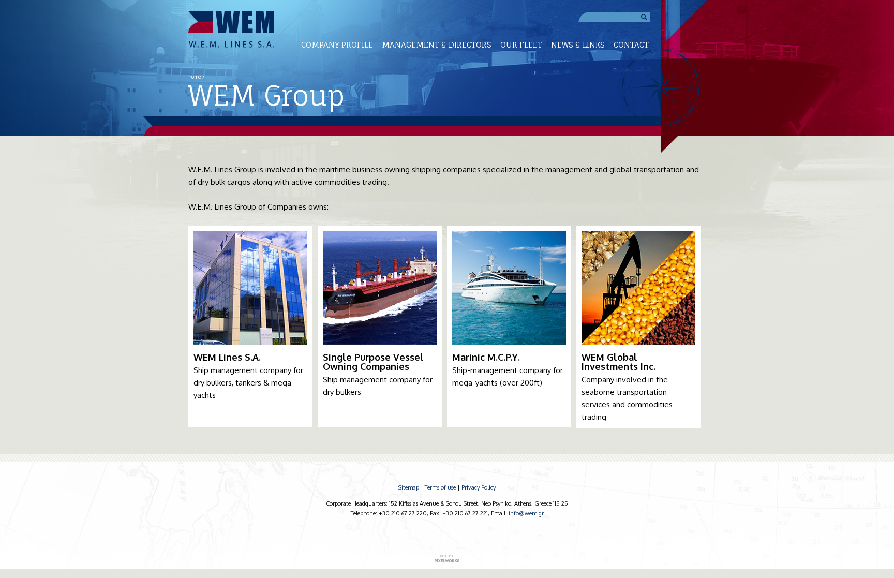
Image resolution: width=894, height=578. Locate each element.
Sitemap (408, 487)
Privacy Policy (478, 487)
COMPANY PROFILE (337, 45)
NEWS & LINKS (578, 45)
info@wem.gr (526, 513)
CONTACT (631, 45)
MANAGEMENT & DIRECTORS (436, 45)
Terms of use (440, 487)
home (194, 76)
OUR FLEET (521, 45)
